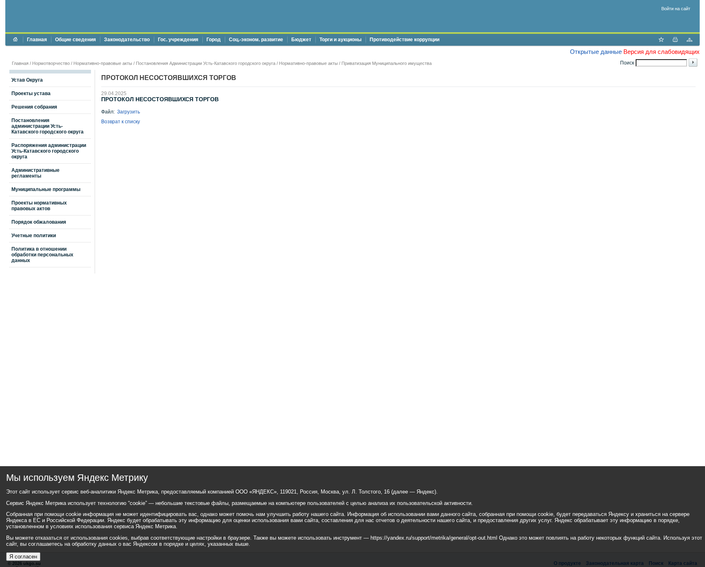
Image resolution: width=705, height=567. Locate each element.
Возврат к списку (120, 121)
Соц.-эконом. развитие (256, 39)
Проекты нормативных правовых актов (39, 205)
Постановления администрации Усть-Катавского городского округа (47, 126)
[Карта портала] (689, 40)
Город (213, 39)
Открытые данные (596, 51)
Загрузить (128, 111)
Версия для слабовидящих (661, 51)
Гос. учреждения (178, 39)
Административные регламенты (35, 173)
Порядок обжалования (38, 222)
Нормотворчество (51, 63)
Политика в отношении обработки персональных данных (42, 254)
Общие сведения (75, 39)
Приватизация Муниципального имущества (386, 63)
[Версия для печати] (675, 40)
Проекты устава (31, 93)
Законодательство (127, 39)
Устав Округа (27, 80)
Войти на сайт (675, 8)
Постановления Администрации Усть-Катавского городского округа (205, 63)
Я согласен (23, 557)
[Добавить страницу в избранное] (661, 40)
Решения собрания (34, 107)
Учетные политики (33, 235)
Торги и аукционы (340, 39)
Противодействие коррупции (404, 39)
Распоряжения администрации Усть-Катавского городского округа (48, 151)
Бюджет (301, 39)
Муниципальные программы (45, 189)
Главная (37, 39)
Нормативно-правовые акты (102, 63)
